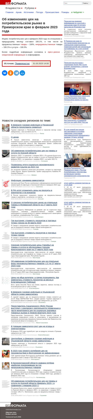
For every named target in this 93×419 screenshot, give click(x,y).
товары (24, 44)
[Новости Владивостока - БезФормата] (13, 3)
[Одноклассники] (10, 73)
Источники (29, 12)
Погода (39, 12)
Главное (9, 12)
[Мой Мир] (22, 73)
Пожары (65, 12)
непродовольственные (45, 44)
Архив (19, 12)
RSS (19, 417)
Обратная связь (11, 412)
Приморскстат (22, 63)
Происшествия (52, 12)
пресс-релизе (54, 52)
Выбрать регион (11, 414)
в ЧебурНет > (77, 12)
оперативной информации (13, 55)
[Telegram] (16, 73)
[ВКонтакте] (4, 73)
